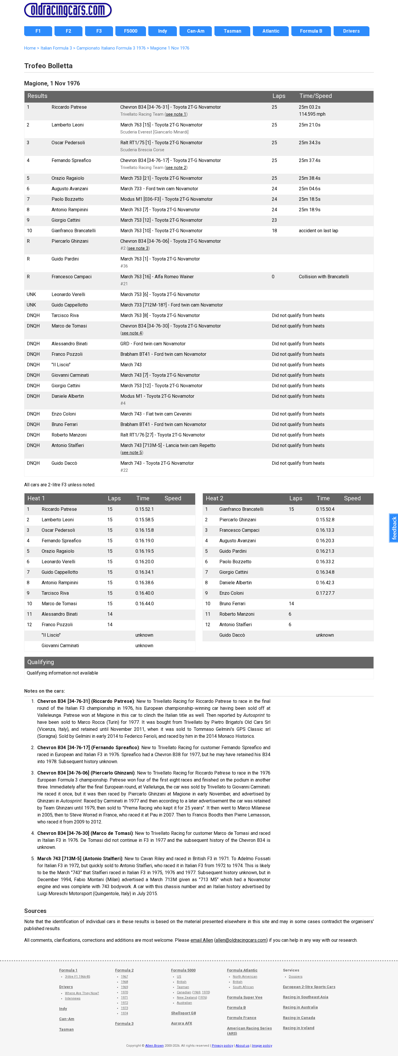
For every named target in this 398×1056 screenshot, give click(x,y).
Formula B (236, 1007)
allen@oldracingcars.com (241, 940)
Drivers (66, 987)
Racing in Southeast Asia (305, 997)
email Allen (202, 940)
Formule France (241, 1017)
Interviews (72, 998)
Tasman (66, 1029)
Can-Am (66, 1019)
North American (245, 976)
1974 (124, 1013)
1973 (124, 1008)
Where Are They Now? (82, 993)
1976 (202, 997)
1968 (124, 982)
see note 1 (176, 114)
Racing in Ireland (298, 1028)
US (179, 976)
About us (242, 1046)
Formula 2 (124, 970)
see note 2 (176, 167)
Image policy (262, 1046)
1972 (124, 1003)
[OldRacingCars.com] (68, 14)
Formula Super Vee (245, 997)
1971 (124, 997)
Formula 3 (124, 1023)
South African (243, 987)
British (181, 982)
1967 (124, 976)
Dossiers (295, 976)
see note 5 (132, 452)
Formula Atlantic (242, 970)
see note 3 (138, 248)
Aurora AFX (181, 1023)
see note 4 (132, 333)
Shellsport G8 (183, 1013)
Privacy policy (222, 1046)
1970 (124, 992)
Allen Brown (154, 1046)
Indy (63, 1008)
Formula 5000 (183, 970)
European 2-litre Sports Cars (309, 987)
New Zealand (187, 997)
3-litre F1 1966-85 (77, 976)
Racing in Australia (300, 1007)
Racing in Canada (299, 1017)
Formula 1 (68, 970)
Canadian (184, 992)
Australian (184, 1003)
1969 (124, 987)
